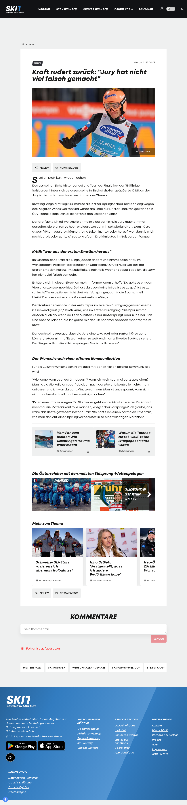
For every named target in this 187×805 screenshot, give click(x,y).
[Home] (23, 44)
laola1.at (120, 730)
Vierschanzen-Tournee (88, 667)
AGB (155, 744)
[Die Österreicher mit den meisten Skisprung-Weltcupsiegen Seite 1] (61, 494)
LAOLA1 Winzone (125, 725)
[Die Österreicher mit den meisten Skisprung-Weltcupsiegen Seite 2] (120, 494)
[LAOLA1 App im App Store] (51, 746)
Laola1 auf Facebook (121, 741)
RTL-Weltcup (85, 743)
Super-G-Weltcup (88, 738)
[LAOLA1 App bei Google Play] (21, 746)
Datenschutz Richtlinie (23, 777)
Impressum (159, 749)
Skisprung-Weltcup (126, 667)
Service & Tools (126, 719)
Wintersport (32, 667)
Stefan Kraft (47, 177)
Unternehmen (162, 719)
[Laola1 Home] (21, 702)
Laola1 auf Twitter (126, 734)
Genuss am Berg (95, 9)
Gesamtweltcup (88, 728)
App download (124, 752)
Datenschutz (17, 771)
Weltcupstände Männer (88, 721)
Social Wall (122, 747)
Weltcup (43, 9)
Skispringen (57, 667)
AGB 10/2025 (160, 753)
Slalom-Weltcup (87, 747)
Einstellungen (17, 791)
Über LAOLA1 (160, 730)
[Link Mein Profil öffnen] (161, 8)
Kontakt (157, 725)
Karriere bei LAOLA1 (165, 734)
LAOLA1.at (146, 9)
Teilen (44, 167)
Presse (157, 739)
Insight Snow (123, 9)
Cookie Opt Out (18, 787)
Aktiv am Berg (66, 9)
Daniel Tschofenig (73, 214)
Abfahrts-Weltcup (89, 733)
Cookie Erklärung (20, 782)
